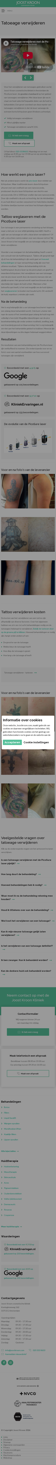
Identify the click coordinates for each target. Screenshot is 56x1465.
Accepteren (12, 742)
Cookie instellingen (36, 742)
